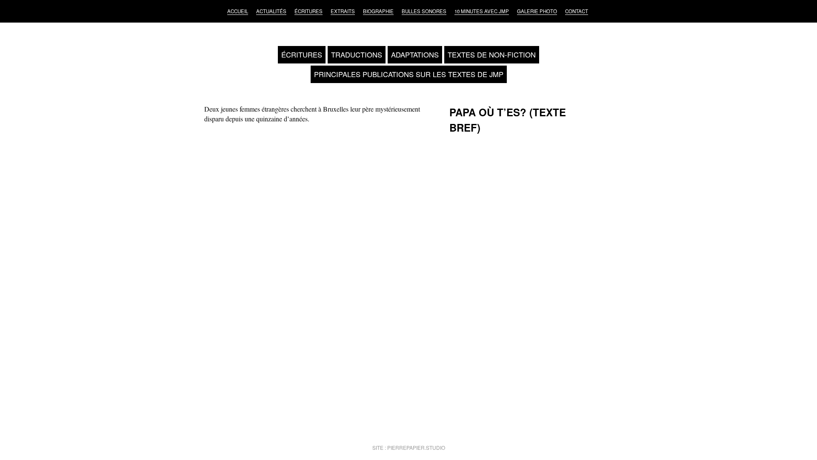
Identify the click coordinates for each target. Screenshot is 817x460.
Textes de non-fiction (492, 54)
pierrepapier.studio (416, 447)
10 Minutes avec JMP (481, 11)
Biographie (378, 11)
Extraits (343, 11)
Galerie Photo (537, 11)
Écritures (308, 11)
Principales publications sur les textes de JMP (408, 74)
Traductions (356, 54)
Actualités (271, 11)
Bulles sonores (424, 11)
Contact (576, 11)
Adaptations (415, 54)
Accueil (237, 11)
